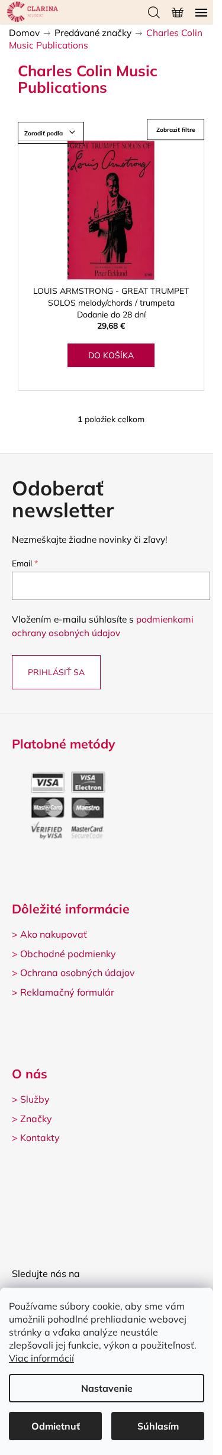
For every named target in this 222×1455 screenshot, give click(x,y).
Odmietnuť (55, 1426)
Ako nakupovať (53, 934)
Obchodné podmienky (68, 954)
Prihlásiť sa (56, 672)
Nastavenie (107, 1388)
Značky (36, 1119)
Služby (35, 1099)
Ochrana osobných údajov (77, 972)
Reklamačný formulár (67, 992)
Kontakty (40, 1137)
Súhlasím (158, 1426)
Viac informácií (41, 1358)
